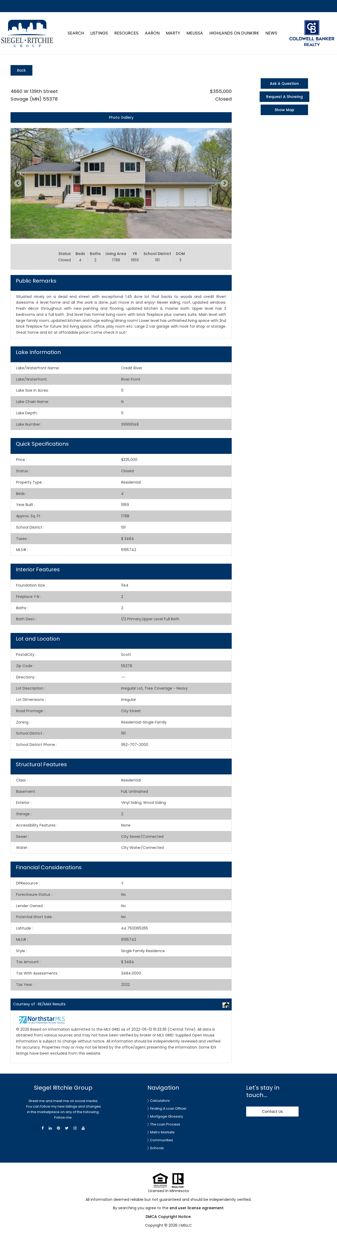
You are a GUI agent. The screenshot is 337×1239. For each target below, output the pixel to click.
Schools (157, 1147)
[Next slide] (224, 183)
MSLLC (186, 1225)
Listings (99, 33)
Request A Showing (284, 96)
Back (21, 70)
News (271, 33)
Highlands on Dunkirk (234, 33)
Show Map (284, 109)
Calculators (160, 1100)
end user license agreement (197, 1208)
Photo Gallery (121, 117)
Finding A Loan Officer (168, 1108)
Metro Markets (162, 1132)
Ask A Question (284, 83)
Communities (161, 1140)
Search (76, 33)
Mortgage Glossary (166, 1116)
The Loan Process (165, 1124)
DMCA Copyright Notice (168, 1216)
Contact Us (272, 1111)
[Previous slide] (18, 183)
